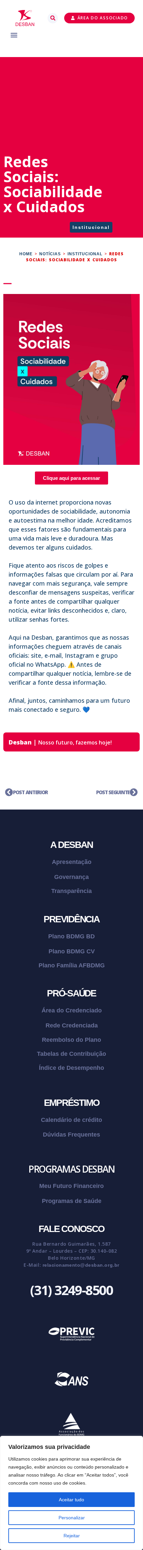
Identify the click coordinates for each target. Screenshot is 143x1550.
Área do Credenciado (72, 1010)
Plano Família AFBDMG (72, 965)
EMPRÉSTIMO (71, 1103)
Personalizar (72, 1517)
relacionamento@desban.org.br (81, 1265)
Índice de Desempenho (71, 1067)
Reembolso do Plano (71, 1039)
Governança (71, 877)
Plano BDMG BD (71, 936)
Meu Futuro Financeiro (71, 1186)
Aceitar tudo (71, 1499)
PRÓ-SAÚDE (71, 993)
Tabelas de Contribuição (71, 1053)
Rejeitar (72, 1535)
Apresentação (71, 862)
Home (26, 254)
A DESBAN (71, 845)
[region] (71, 1493)
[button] (53, 18)
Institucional (91, 227)
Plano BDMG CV (72, 951)
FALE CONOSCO (71, 1229)
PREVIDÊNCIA (71, 919)
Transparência (71, 891)
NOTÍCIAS (50, 254)
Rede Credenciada (72, 1025)
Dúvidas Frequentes (71, 1134)
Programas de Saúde (71, 1201)
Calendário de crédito (71, 1120)
